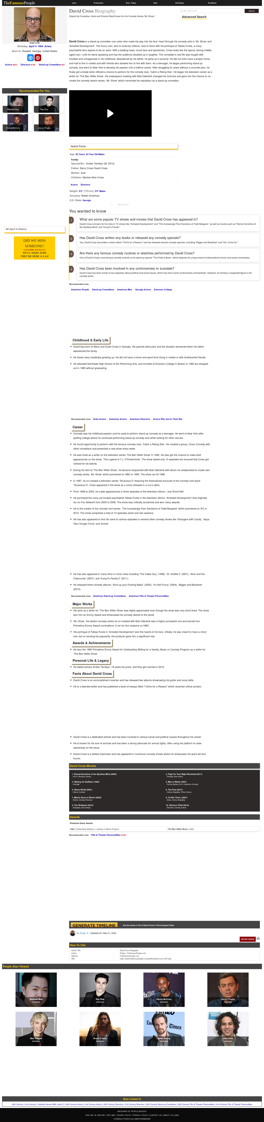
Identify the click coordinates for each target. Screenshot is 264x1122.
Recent (143, 1111)
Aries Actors (99, 419)
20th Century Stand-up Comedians (161, 1104)
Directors (25, 64)
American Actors (118, 419)
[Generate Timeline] (94, 924)
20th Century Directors (113, 1104)
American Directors (140, 419)
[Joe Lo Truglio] (49, 122)
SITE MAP (111, 1115)
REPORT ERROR (247, 939)
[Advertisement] (119, 29)
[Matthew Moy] (17, 103)
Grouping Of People (127, 1111)
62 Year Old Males (95, 154)
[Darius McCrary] (17, 122)
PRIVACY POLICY (141, 1115)
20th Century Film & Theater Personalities (196, 1104)
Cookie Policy (124, 1115)
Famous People (123, 1119)
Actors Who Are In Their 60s (167, 419)
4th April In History (16, 229)
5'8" (81, 191)
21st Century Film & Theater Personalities (234, 1104)
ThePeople (19, 3)
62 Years (80, 154)
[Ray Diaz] (49, 103)
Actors (8, 64)
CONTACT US (156, 1115)
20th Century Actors (74, 1104)
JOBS (176, 1115)
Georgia (87, 200)
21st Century (30, 1104)
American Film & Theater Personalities (149, 596)
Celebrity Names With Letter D (51, 1104)
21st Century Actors (93, 1104)
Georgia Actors (143, 289)
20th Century (17, 1104)
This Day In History (95, 1115)
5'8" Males (100, 191)
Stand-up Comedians (50, 64)
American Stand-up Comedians (109, 596)
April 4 (33, 46)
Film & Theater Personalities (105, 834)
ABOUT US (168, 1115)
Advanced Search (194, 17)
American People (80, 289)
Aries (48, 46)
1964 (40, 46)
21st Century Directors (134, 1104)
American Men (124, 289)
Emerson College (163, 289)
